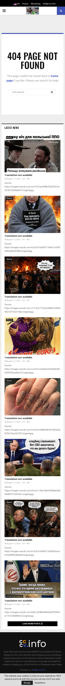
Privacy (25, 4)
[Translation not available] (32, 153)
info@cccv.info (49, 4)
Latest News (12, 128)
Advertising (35, 4)
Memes (9, 137)
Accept (27, 683)
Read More (40, 683)
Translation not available (18, 175)
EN (18, 4)
